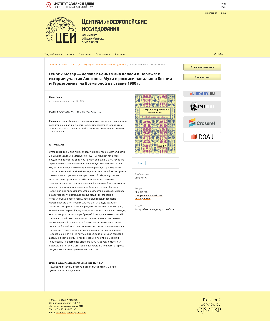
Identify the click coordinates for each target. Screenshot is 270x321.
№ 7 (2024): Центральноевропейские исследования (99, 64)
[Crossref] (202, 122)
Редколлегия (103, 54)
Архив (70, 54)
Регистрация (210, 13)
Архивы (65, 64)
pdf (141, 163)
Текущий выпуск (53, 54)
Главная (53, 64)
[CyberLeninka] (202, 107)
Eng (223, 3)
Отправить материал (202, 67)
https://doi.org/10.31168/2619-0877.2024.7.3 (77, 111)
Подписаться (202, 77)
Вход (223, 13)
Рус (223, 7)
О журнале (85, 54)
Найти (219, 54)
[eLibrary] (202, 94)
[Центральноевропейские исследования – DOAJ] (202, 137)
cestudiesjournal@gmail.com (71, 312)
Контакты (120, 54)
